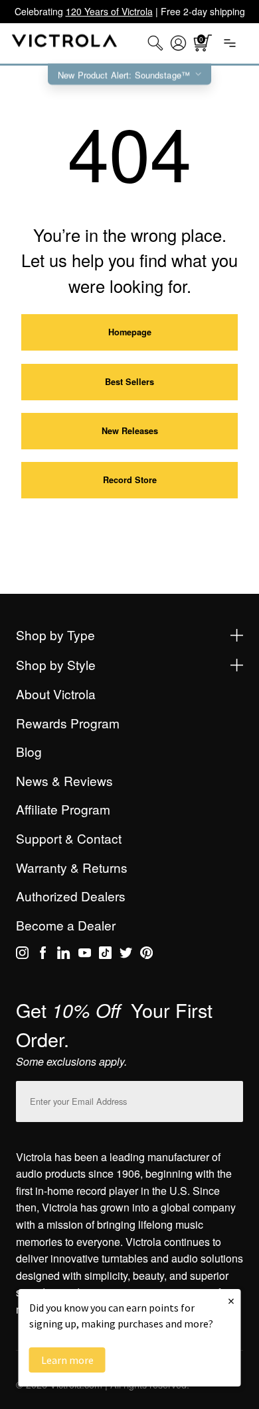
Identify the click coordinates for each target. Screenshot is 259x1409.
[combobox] (155, 43)
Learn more (67, 1360)
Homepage (129, 332)
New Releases (130, 431)
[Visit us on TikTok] (105, 955)
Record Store (130, 480)
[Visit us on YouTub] (84, 955)
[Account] (178, 43)
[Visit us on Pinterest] (146, 955)
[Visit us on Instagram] (22, 955)
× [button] (231, 1300)
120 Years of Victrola (109, 11)
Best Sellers (129, 382)
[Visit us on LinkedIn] (63, 955)
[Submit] (229, 1098)
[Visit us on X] (126, 955)
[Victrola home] (65, 43)
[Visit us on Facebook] (43, 955)
